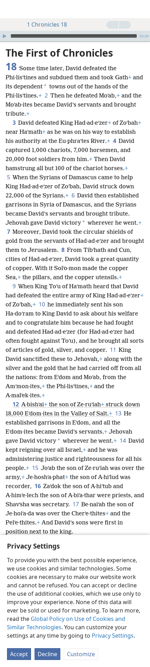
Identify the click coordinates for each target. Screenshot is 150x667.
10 (42, 304)
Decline (47, 654)
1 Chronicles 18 (47, 24)
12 (16, 404)
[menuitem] (10, 9)
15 (35, 468)
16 (38, 486)
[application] (75, 36)
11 (113, 350)
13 (118, 413)
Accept (19, 654)
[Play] (4, 36)
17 (76, 504)
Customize (81, 654)
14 (123, 440)
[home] (10, 9)
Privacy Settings (113, 635)
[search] (141, 9)
